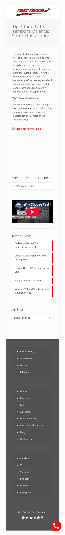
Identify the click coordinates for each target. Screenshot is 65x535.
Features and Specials (31, 425)
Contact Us (26, 439)
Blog (22, 432)
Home (23, 391)
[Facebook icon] (23, 517)
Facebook (25, 458)
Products (25, 398)
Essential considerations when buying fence (31, 257)
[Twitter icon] (27, 517)
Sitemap (24, 372)
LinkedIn (24, 478)
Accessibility (27, 358)
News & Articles (28, 418)
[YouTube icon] (30, 517)
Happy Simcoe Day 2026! (28, 280)
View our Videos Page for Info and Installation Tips (32, 291)
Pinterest (24, 485)
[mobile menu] (54, 12)
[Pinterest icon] (38, 517)
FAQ (22, 405)
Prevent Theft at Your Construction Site (32, 270)
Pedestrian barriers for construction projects (26, 245)
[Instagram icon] (42, 517)
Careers (24, 365)
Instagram (25, 492)
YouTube (24, 472)
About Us (25, 411)
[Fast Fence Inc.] (32, 11)
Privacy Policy (27, 351)
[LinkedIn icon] (35, 517)
